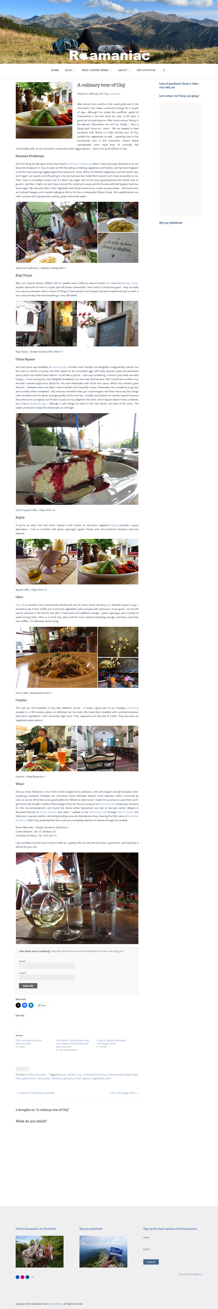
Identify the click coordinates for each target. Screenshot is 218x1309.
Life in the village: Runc (124, 1092)
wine (108, 1078)
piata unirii (29, 1078)
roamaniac (115, 93)
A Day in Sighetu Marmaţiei (111, 1040)
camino (71, 1074)
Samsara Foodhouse (80, 163)
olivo (18, 1078)
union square (82, 1078)
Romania (40, 1074)
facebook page (38, 403)
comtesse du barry (94, 1074)
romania (56, 1078)
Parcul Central (125, 812)
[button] (164, 71)
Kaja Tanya (132, 283)
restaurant (43, 1078)
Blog (68, 70)
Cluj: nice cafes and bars (29, 1040)
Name (22, 961)
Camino (131, 707)
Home (55, 70)
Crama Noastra (47, 812)
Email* (22, 973)
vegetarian (98, 1078)
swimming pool (98, 812)
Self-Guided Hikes (95, 70)
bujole (62, 1074)
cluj (79, 1074)
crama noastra (115, 1074)
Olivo (19, 604)
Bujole (114, 525)
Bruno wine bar (107, 804)
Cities (31, 1074)
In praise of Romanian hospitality (35, 1092)
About (122, 70)
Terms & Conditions (190, 1274)
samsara (68, 1078)
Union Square (59, 367)
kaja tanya (131, 1074)
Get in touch (146, 70)
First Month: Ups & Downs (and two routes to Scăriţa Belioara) (72, 1042)
